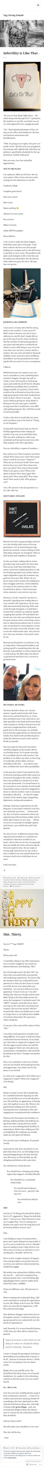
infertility (18, 880)
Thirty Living (23, 878)
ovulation (6, 884)
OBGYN (33, 882)
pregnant (21, 884)
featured (37, 878)
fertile (12, 880)
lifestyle (10, 882)
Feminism (6, 880)
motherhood (26, 882)
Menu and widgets (38, 7)
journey (35, 880)
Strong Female (29, 884)
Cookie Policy (11, 1458)
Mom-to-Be (17, 882)
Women (5, 886)
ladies (5, 882)
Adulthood (35, 1448)
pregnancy (13, 884)
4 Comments (16, 886)
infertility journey (27, 880)
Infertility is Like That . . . (21, 55)
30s (32, 878)
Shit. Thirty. (12, 934)
